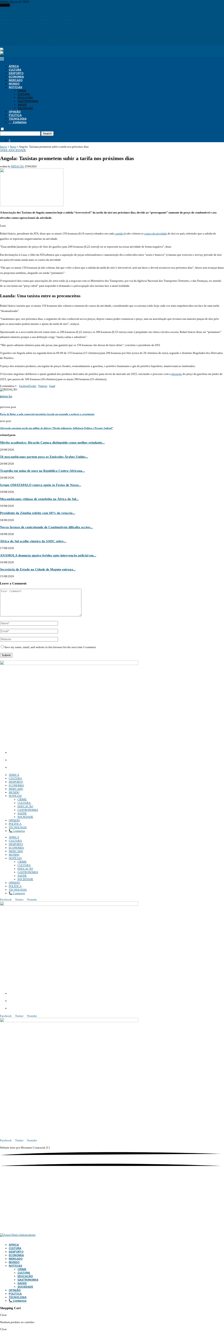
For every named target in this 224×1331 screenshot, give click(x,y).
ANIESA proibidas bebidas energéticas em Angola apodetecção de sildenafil (45, 36)
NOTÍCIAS (15, 87)
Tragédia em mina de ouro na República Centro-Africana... (42, 470)
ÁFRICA (14, 66)
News (13, 146)
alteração (176, 374)
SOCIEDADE (25, 108)
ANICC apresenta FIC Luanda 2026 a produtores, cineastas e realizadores (43, 29)
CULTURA (15, 69)
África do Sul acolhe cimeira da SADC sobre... (33, 541)
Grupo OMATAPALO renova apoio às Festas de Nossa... (40, 485)
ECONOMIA (16, 76)
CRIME (22, 90)
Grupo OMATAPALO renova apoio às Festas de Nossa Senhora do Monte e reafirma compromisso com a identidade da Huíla (73, 26)
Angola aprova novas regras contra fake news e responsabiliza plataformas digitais (48, 12)
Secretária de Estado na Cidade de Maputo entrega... (38, 569)
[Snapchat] (13, 43)
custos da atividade (155, 233)
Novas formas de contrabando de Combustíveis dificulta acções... (46, 527)
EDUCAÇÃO (25, 97)
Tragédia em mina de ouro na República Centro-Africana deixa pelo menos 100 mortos (51, 22)
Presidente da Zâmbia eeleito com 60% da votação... (37, 513)
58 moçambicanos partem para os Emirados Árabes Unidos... (44, 456)
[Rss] (16, 43)
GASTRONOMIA (28, 101)
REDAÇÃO (17, 166)
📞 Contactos (17, 122)
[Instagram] (4, 43)
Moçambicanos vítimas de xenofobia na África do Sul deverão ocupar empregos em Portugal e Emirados (61, 33)
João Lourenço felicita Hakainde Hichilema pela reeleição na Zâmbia (41, 40)
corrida (119, 233)
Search (47, 133)
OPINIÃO (15, 111)
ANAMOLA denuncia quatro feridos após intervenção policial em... (48, 555)
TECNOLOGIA (17, 118)
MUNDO (14, 83)
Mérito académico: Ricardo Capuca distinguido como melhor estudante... (52, 442)
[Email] (10, 43)
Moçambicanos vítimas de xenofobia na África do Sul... (39, 499)
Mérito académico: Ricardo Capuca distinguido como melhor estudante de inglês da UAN (53, 15)
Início (3, 146)
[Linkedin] (7, 43)
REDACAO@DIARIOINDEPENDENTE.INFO (39, 768)
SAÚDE (22, 104)
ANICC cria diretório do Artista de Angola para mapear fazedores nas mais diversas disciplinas (55, 8)
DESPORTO (16, 73)
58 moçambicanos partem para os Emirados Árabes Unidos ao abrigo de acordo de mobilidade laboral (60, 19)
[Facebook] (1, 43)
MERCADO (16, 80)
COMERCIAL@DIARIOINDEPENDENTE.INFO (41, 760)
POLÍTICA (15, 115)
